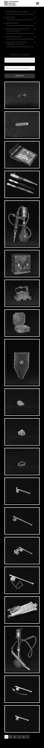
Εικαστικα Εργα (13, 37)
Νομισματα (12, 23)
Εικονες (10, 18)
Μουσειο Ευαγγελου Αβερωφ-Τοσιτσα (16, 44)
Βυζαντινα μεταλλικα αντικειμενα (17, 30)
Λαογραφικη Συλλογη (17, 12)
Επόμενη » (28, 737)
